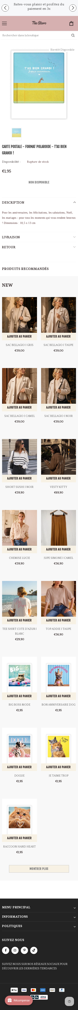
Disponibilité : (11, 161)
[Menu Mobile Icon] (4, 23)
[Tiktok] (33, 950)
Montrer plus (39, 869)
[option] (39, 6)
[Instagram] (15, 950)
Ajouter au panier (19, 336)
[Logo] (39, 23)
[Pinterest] (24, 950)
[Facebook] (5, 950)
